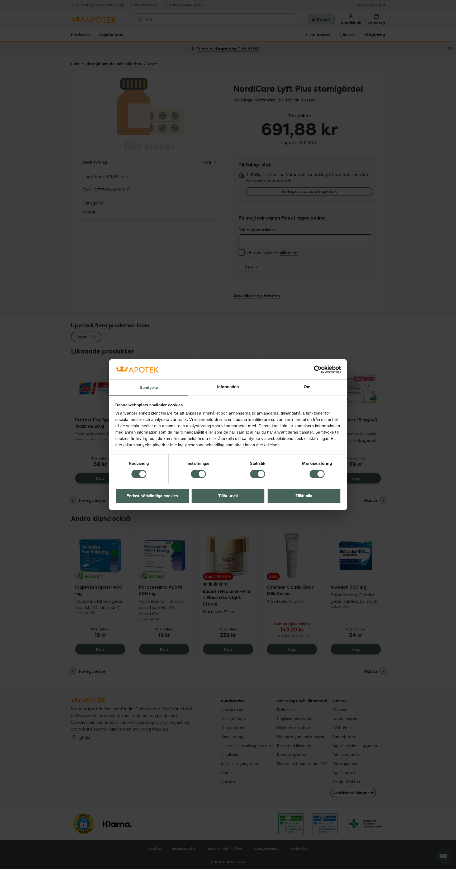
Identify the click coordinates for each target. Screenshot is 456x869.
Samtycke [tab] (149, 387)
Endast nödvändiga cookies (152, 496)
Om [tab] (307, 386)
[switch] (198, 474)
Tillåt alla (304, 496)
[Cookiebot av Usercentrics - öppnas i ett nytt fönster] (318, 369)
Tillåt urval (228, 496)
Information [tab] (228, 386)
